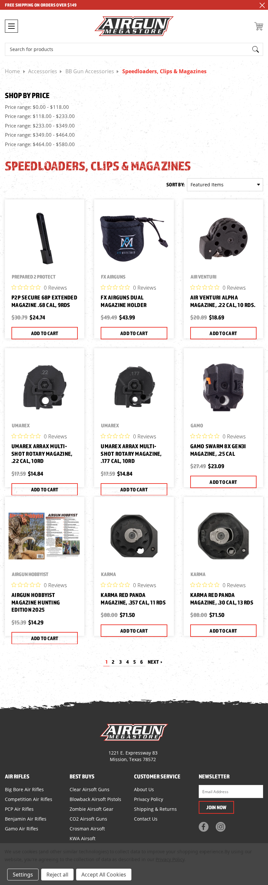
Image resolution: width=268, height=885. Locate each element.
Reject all (57, 874)
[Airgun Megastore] (134, 27)
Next (154, 662)
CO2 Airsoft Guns (88, 819)
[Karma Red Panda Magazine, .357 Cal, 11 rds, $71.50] (133, 536)
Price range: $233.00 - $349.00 (40, 125)
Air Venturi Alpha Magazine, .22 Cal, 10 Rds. (223, 301)
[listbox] (225, 184)
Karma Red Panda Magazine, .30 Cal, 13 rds (221, 598)
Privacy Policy (148, 799)
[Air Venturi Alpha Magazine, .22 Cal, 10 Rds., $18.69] (223, 238)
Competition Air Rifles (28, 799)
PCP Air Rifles (19, 809)
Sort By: (175, 184)
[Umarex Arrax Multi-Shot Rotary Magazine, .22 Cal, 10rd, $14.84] (44, 387)
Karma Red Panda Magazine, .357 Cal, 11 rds (133, 598)
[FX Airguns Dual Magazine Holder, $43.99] (133, 238)
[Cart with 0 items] (258, 26)
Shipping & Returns (155, 809)
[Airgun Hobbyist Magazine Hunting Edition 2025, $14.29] (44, 536)
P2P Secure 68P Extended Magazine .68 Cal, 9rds (44, 301)
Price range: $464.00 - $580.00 (40, 144)
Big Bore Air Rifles (24, 789)
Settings (23, 874)
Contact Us (146, 819)
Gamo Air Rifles (21, 828)
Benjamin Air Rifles (25, 819)
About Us (144, 789)
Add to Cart (45, 333)
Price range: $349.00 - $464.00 (40, 134)
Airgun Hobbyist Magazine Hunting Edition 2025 (35, 602)
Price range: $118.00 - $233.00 (40, 116)
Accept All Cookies (103, 874)
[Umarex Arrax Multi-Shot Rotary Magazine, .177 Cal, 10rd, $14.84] (133, 387)
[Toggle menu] (11, 26)
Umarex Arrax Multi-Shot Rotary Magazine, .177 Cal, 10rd (131, 453)
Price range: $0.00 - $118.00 (37, 107)
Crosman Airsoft (87, 828)
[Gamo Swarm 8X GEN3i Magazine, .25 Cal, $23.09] (223, 387)
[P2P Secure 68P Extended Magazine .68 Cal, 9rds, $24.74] (44, 238)
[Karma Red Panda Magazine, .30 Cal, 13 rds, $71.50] (223, 536)
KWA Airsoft (82, 838)
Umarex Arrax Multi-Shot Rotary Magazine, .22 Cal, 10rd (41, 453)
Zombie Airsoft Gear (91, 809)
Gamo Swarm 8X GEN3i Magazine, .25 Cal (218, 450)
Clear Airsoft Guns (89, 789)
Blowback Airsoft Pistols (95, 799)
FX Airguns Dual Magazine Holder (123, 301)
